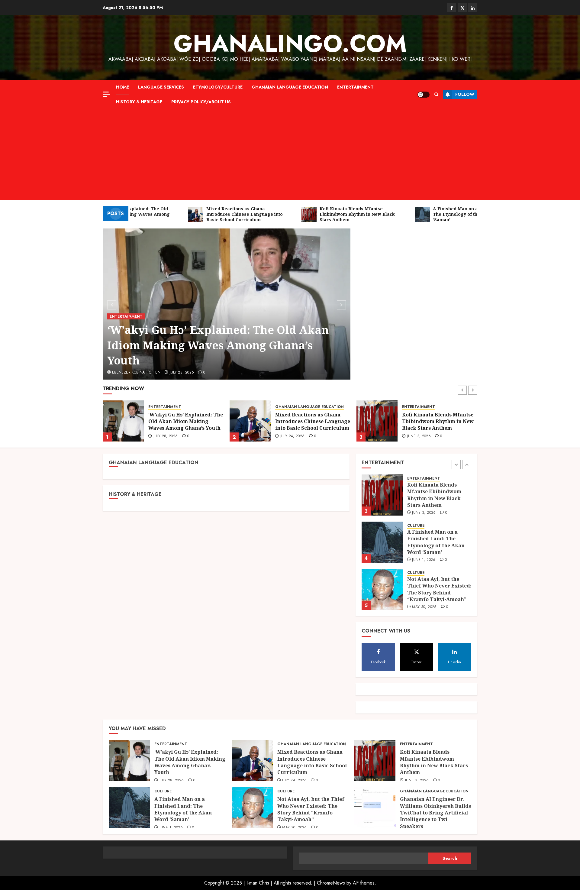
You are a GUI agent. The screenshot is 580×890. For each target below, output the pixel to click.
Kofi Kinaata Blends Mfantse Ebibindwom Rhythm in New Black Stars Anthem (311, 421)
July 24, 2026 (165, 436)
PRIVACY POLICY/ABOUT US (201, 102)
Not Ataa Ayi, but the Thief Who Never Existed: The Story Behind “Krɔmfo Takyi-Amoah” (439, 542)
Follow (464, 94)
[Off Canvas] (106, 94)
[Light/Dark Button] (423, 95)
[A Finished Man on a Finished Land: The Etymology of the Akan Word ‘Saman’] (377, 421)
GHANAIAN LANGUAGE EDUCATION (290, 87)
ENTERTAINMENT (355, 87)
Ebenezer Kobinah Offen (136, 372)
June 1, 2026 (418, 436)
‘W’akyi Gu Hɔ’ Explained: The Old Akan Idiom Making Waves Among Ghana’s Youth (218, 345)
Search (450, 858)
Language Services (161, 87)
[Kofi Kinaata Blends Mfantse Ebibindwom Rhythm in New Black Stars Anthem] (250, 421)
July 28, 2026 (182, 372)
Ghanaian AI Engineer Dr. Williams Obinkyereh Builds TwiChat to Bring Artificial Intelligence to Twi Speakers (435, 813)
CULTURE (410, 406)
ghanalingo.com (290, 43)
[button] (436, 94)
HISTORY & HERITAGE (139, 102)
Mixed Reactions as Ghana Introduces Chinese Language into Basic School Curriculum (185, 421)
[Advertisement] (290, 154)
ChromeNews (331, 882)
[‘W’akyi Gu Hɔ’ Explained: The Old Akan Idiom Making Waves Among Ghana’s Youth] (382, 589)
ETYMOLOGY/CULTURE (218, 87)
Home (122, 87)
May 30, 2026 (424, 560)
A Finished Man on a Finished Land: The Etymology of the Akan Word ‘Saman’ (438, 421)
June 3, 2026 (292, 436)
